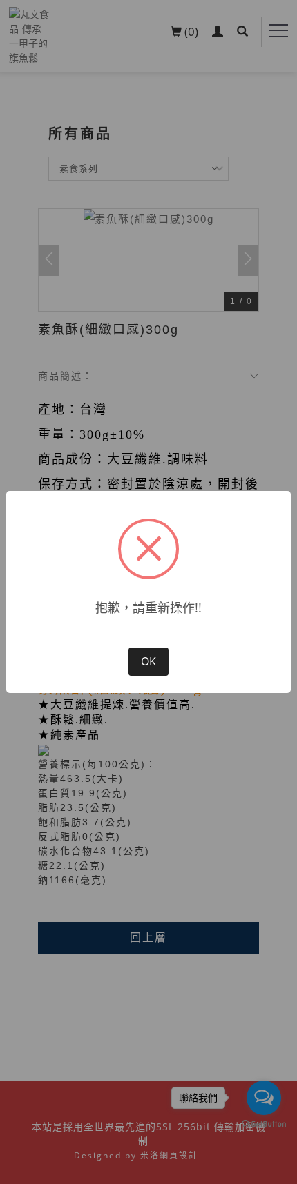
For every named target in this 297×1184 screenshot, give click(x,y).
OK (148, 661)
